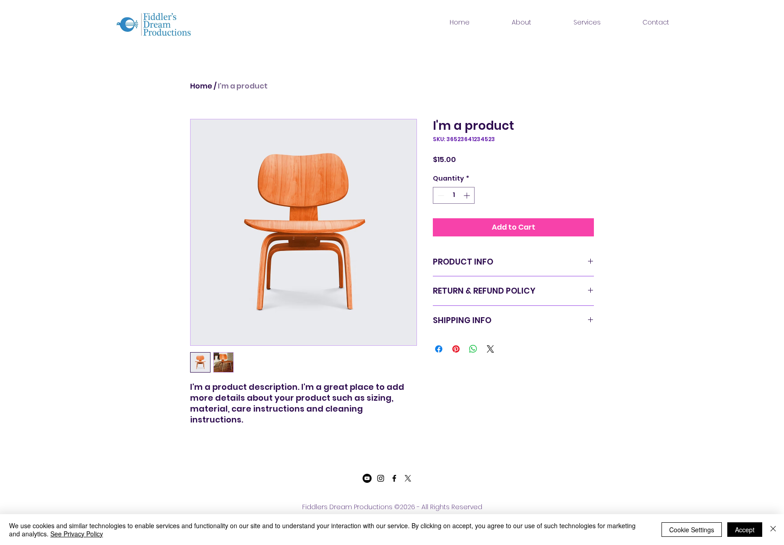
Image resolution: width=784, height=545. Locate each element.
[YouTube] (367, 478)
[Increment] (467, 195)
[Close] (773, 529)
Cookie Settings (691, 529)
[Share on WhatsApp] (473, 349)
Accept (745, 529)
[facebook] (394, 478)
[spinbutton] (454, 195)
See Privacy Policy (76, 533)
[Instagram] (380, 478)
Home (201, 86)
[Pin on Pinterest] (456, 349)
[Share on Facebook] (438, 349)
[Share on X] (490, 349)
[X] (407, 478)
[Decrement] (440, 195)
